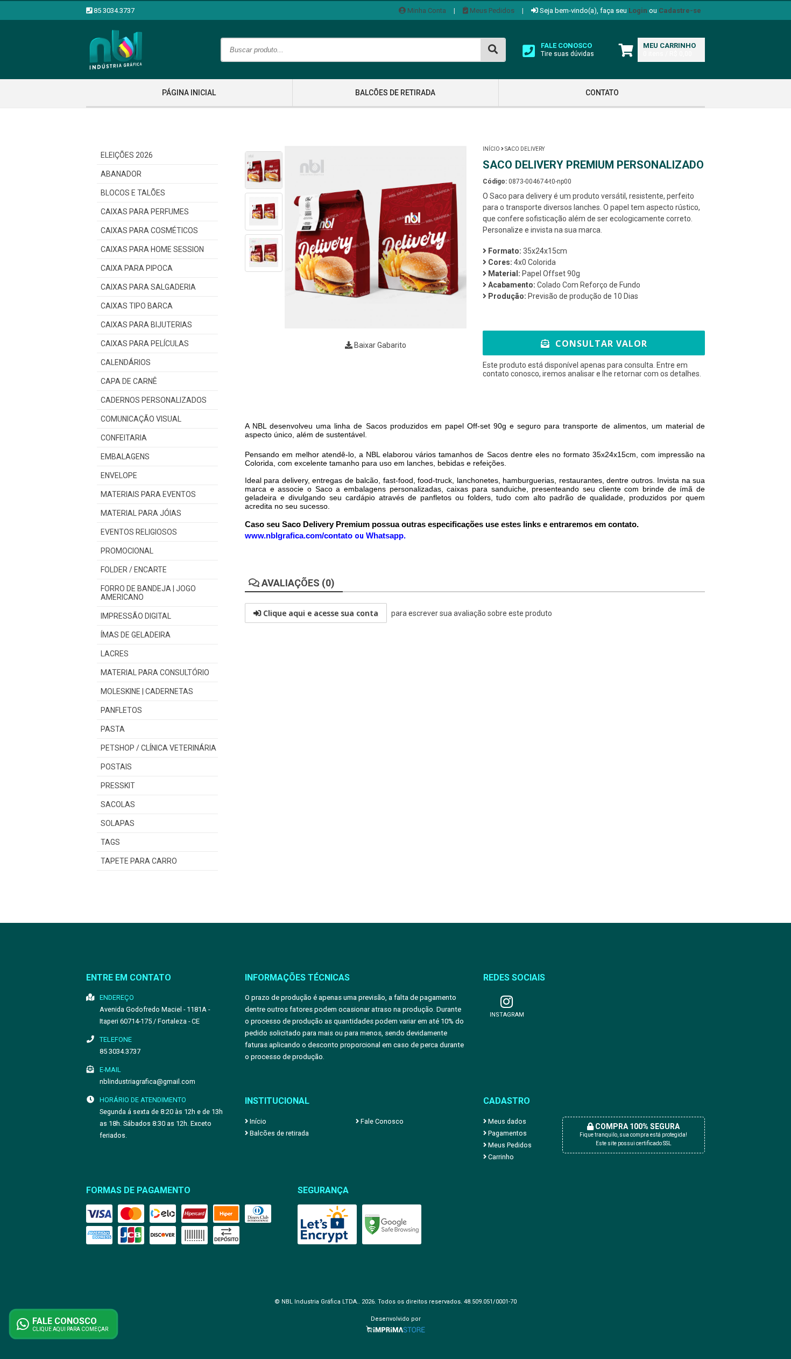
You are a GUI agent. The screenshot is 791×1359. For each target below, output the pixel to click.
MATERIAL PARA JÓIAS (141, 513)
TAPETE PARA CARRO (139, 861)
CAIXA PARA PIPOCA (137, 268)
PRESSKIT (118, 785)
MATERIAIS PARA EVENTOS (148, 494)
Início (491, 149)
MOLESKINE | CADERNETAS (147, 691)
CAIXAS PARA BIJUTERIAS (146, 324)
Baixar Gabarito (379, 345)
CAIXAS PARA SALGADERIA (148, 287)
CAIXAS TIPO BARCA (137, 306)
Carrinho (500, 1157)
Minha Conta (426, 10)
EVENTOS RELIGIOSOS (139, 532)
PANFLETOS (121, 710)
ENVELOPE (119, 475)
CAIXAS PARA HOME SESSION (152, 249)
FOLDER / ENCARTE (134, 569)
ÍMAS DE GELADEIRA (136, 635)
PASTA (113, 729)
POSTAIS (116, 766)
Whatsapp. (386, 535)
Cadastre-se (680, 10)
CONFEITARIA (124, 437)
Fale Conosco (381, 1121)
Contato (602, 92)
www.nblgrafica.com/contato (300, 535)
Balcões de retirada (395, 92)
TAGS (110, 842)
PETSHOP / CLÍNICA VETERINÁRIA (158, 748)
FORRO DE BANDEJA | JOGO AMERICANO (148, 592)
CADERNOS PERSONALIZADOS (154, 400)
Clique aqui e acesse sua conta (319, 613)
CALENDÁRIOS (126, 362)
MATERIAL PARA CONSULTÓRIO (155, 672)
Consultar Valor (600, 343)
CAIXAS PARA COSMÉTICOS (149, 230)
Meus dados (506, 1121)
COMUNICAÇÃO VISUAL (141, 419)
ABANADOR (121, 174)
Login (637, 10)
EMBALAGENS (125, 456)
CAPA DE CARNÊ (129, 381)
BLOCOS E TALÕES (133, 192)
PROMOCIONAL (127, 551)
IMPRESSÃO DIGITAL (136, 616)
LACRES (115, 653)
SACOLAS (118, 804)
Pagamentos (506, 1133)
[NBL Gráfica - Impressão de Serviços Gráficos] (115, 76)
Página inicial (189, 92)
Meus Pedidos (491, 10)
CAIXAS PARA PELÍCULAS (145, 343)
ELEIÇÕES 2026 (127, 155)
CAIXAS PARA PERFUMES (145, 211)
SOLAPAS (118, 823)
